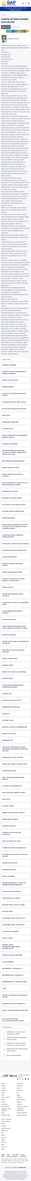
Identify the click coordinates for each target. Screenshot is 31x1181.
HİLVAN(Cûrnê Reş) (22, 1115)
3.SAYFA (19, 1088)
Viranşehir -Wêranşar (22, 1106)
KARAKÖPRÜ (4, 1130)
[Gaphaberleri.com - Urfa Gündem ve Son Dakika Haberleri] (8, 3)
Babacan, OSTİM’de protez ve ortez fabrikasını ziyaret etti (16, 9)
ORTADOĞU (20, 1083)
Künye (8, 1154)
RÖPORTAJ (4, 1147)
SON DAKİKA (4, 1104)
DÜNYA (3, 1083)
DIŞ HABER (19, 1090)
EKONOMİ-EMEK (5, 1106)
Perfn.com (22, 1167)
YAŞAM (3, 1099)
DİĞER (2, 1144)
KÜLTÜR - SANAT (5, 1097)
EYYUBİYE (3, 1126)
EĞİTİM (3, 1140)
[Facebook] (20, 1079)
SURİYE (3, 1135)
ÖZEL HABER (20, 1086)
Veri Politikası (22, 1156)
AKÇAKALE (19, 1104)
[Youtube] (25, 1079)
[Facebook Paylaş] (13, 31)
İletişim (3, 1154)
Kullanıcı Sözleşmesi (11, 1156)
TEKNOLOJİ (4, 1142)
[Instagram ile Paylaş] (25, 31)
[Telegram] (28, 1079)
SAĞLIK (3, 1092)
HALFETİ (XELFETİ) (5, 1121)
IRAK (18, 1092)
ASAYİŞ (3, 1113)
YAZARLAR (19, 1097)
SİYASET (3, 1088)
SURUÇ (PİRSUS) (21, 1099)
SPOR (2, 1095)
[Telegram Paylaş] (16, 31)
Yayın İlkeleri (15, 1154)
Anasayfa (4, 15)
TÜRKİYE (3, 1086)
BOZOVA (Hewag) (6, 1119)
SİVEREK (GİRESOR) (22, 1113)
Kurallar (23, 1154)
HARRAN (19, 1102)
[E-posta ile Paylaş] (19, 31)
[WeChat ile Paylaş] (22, 31)
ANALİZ (3, 1149)
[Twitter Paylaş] (10, 31)
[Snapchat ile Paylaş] (28, 31)
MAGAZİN (3, 1137)
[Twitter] (18, 1079)
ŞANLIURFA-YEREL (5, 1115)
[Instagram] (23, 1079)
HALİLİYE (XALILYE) (5, 1128)
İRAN (2, 1133)
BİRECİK (3, 1124)
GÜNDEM (3, 1090)
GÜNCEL (3, 1102)
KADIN (18, 1095)
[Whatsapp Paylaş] (7, 31)
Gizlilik (2, 1156)
